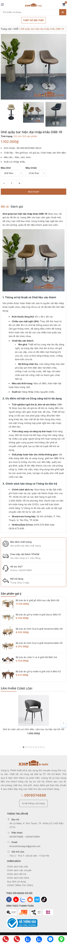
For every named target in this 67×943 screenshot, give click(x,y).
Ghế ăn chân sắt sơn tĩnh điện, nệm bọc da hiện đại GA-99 (33, 729)
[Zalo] (28, 939)
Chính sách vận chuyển (19, 870)
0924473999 (25, 570)
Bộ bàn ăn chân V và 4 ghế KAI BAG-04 (36, 657)
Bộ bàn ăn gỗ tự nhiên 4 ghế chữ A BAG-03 (38, 671)
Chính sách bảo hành (18, 877)
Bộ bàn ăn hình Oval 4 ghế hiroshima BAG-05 (39, 643)
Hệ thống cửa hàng (34, 803)
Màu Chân (31, 167)
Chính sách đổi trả (16, 874)
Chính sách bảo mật (17, 866)
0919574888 (34, 795)
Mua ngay (33, 191)
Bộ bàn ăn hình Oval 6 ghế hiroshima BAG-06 (39, 628)
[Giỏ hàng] (63, 5)
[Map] (61, 939)
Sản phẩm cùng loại (16, 688)
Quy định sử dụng (16, 881)
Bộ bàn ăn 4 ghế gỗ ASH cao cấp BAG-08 (37, 600)
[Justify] (62, 12)
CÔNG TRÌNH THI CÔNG (20, 885)
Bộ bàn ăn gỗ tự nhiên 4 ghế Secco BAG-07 (38, 614)
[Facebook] (50, 939)
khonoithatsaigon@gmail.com (25, 846)
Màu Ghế (6, 167)
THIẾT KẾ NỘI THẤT (33, 20)
